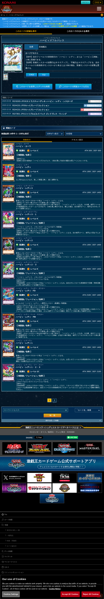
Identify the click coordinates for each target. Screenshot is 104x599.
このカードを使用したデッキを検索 (64, 26)
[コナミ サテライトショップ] (39, 488)
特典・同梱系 (12, 541)
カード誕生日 (12, 546)
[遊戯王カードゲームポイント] (90, 477)
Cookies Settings (11, 594)
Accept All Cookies (70, 594)
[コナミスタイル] (90, 488)
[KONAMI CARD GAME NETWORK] (14, 488)
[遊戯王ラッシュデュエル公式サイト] (39, 448)
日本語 (31, 75)
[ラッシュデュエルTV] (39, 477)
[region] (52, 587)
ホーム (3, 15)
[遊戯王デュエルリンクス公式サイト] (64, 448)
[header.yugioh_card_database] (7, 9)
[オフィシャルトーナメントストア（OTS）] (64, 488)
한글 (44, 75)
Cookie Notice (55, 589)
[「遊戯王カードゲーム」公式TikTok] (64, 477)
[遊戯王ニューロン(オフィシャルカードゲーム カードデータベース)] (52, 498)
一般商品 (10, 535)
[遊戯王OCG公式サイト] (14, 448)
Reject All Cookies (91, 594)
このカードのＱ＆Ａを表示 (52, 24)
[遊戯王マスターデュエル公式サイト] (90, 448)
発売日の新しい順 (13, 530)
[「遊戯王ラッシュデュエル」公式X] (14, 477)
